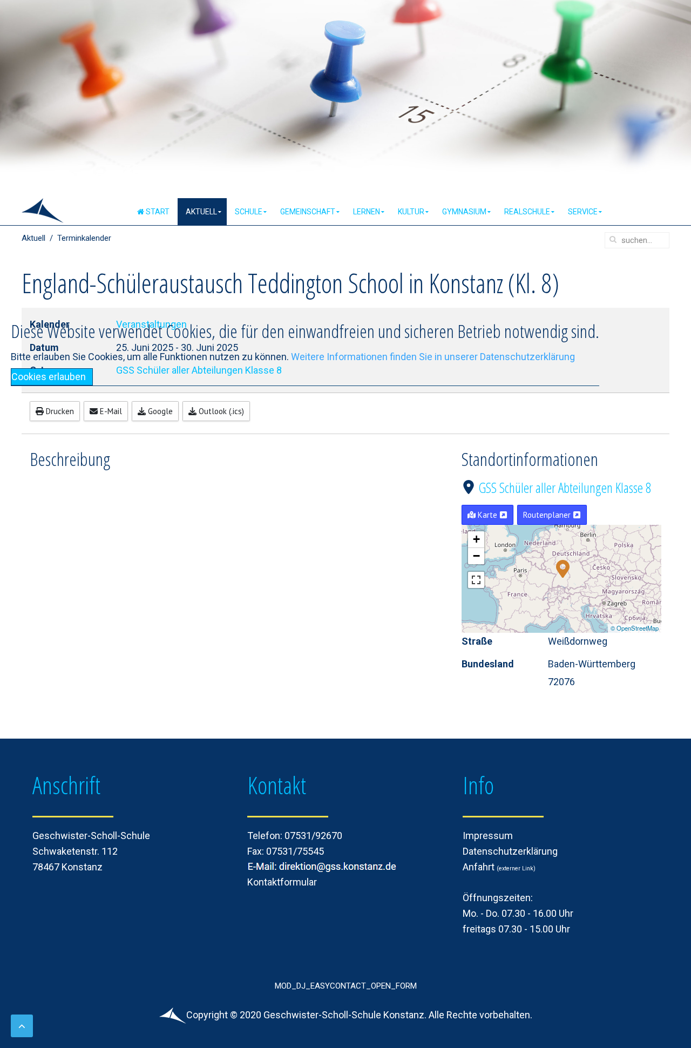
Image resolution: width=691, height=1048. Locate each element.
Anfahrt (481, 867)
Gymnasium (464, 211)
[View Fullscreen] (476, 580)
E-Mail (110, 411)
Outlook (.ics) (220, 411)
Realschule (527, 211)
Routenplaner (548, 515)
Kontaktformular (282, 882)
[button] (563, 568)
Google (159, 411)
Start (157, 211)
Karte (487, 515)
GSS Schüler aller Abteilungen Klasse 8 (564, 487)
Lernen (366, 211)
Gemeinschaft (307, 211)
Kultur (411, 211)
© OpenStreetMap (635, 628)
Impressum (488, 835)
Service (583, 211)
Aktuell (201, 211)
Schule (248, 211)
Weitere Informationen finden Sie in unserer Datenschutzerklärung (433, 356)
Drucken (59, 411)
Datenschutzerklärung (510, 851)
